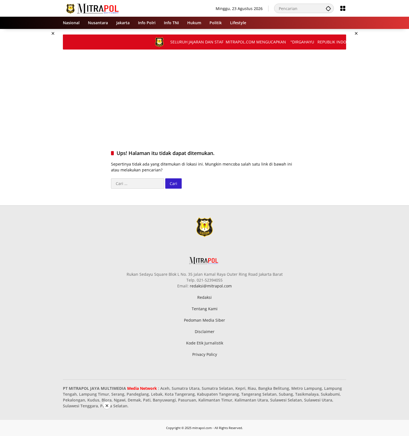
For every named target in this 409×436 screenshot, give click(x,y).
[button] (328, 8)
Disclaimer (205, 331)
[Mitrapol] (93, 8)
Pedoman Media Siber (204, 320)
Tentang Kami (205, 308)
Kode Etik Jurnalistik (204, 343)
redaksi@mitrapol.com (211, 286)
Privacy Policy (204, 354)
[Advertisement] (35, 112)
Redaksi (204, 297)
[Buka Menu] (342, 8)
